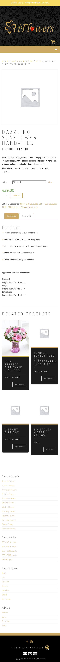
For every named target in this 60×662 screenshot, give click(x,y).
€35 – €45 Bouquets (29, 203)
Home (5, 61)
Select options (19, 384)
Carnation (5, 581)
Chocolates (5, 621)
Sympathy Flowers (8, 520)
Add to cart (16, 195)
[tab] (11, 216)
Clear (50, 182)
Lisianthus (5, 590)
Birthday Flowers (8, 494)
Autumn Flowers (28, 207)
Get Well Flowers (8, 502)
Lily (38, 61)
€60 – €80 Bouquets (11, 207)
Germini (5, 586)
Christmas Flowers (8, 528)
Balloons (5, 612)
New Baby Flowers (8, 511)
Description (11, 215)
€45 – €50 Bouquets (9, 546)
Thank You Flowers (8, 498)
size (5, 182)
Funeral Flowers (7, 524)
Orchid (4, 595)
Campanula (6, 599)
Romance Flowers (8, 515)
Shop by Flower (22, 61)
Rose (3, 573)
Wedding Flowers (8, 507)
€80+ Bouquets (7, 559)
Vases (4, 625)
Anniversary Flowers (9, 490)
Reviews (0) (26, 215)
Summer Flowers (8, 485)
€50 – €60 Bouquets (48, 203)
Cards (4, 617)
